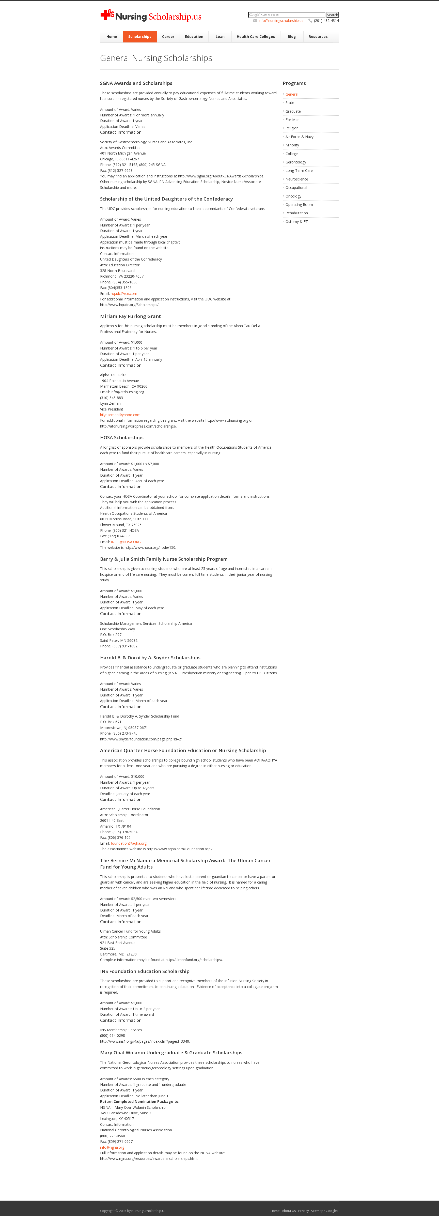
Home (111, 36)
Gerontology (296, 162)
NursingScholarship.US (148, 1210)
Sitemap (317, 1210)
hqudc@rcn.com (124, 293)
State (290, 102)
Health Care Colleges (256, 36)
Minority (292, 145)
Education (194, 36)
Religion (292, 128)
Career (168, 36)
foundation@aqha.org (129, 843)
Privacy (303, 1210)
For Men (293, 119)
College (292, 153)
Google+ (332, 1210)
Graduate (293, 111)
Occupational (296, 187)
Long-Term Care (299, 170)
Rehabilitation (297, 212)
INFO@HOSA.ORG (126, 541)
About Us (289, 1210)
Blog (292, 36)
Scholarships (139, 36)
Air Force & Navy (299, 136)
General (292, 94)
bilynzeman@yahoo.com (120, 414)
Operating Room (299, 204)
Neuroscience (297, 179)
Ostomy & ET (297, 221)
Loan (220, 36)
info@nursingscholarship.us (281, 20)
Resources (318, 36)
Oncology (293, 196)
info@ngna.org (112, 1147)
